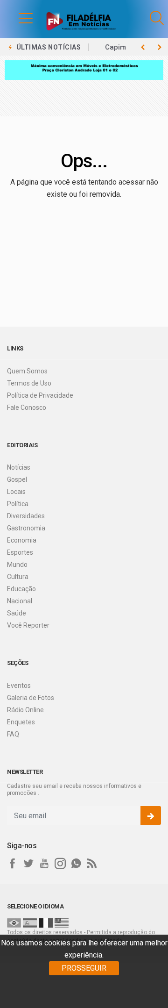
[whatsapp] (76, 863)
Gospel (17, 479)
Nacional (19, 601)
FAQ (13, 734)
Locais (16, 491)
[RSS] (92, 863)
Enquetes (21, 722)
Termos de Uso (29, 383)
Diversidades (26, 516)
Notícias (18, 467)
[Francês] (46, 922)
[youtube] (44, 863)
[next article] (142, 47)
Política (17, 504)
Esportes (20, 552)
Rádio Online (25, 710)
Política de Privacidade (40, 395)
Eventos (19, 685)
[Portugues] (14, 922)
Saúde (16, 613)
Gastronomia (26, 528)
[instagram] (60, 863)
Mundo (17, 564)
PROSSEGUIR (84, 968)
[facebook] (12, 863)
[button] (16, 18)
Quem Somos (27, 371)
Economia (21, 540)
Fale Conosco (26, 407)
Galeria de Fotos (30, 697)
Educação (21, 589)
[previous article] (159, 47)
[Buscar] (157, 18)
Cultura (17, 576)
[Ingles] (62, 922)
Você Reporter (28, 625)
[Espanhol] (30, 922)
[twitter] (28, 863)
